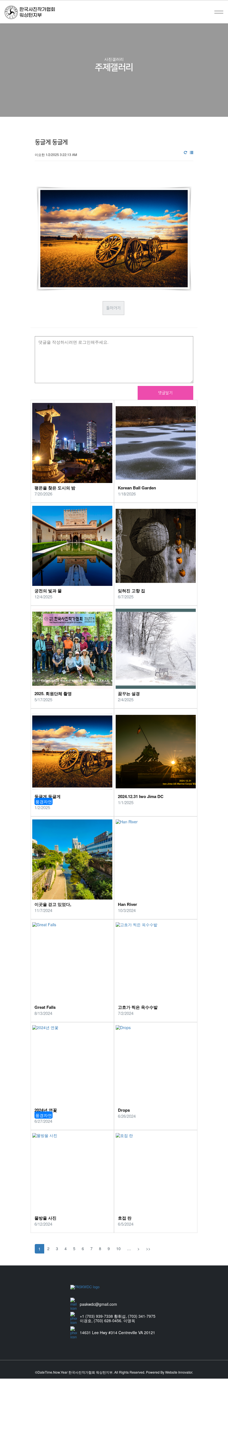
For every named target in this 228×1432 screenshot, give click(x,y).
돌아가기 (113, 308)
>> (148, 1248)
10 (118, 1248)
